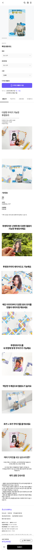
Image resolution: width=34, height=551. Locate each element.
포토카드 (4, 43)
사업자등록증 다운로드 (17, 516)
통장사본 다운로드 (6, 519)
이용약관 (10, 513)
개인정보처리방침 (6, 516)
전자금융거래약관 (17, 513)
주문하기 (19, 547)
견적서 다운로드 (27, 540)
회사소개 (4, 513)
